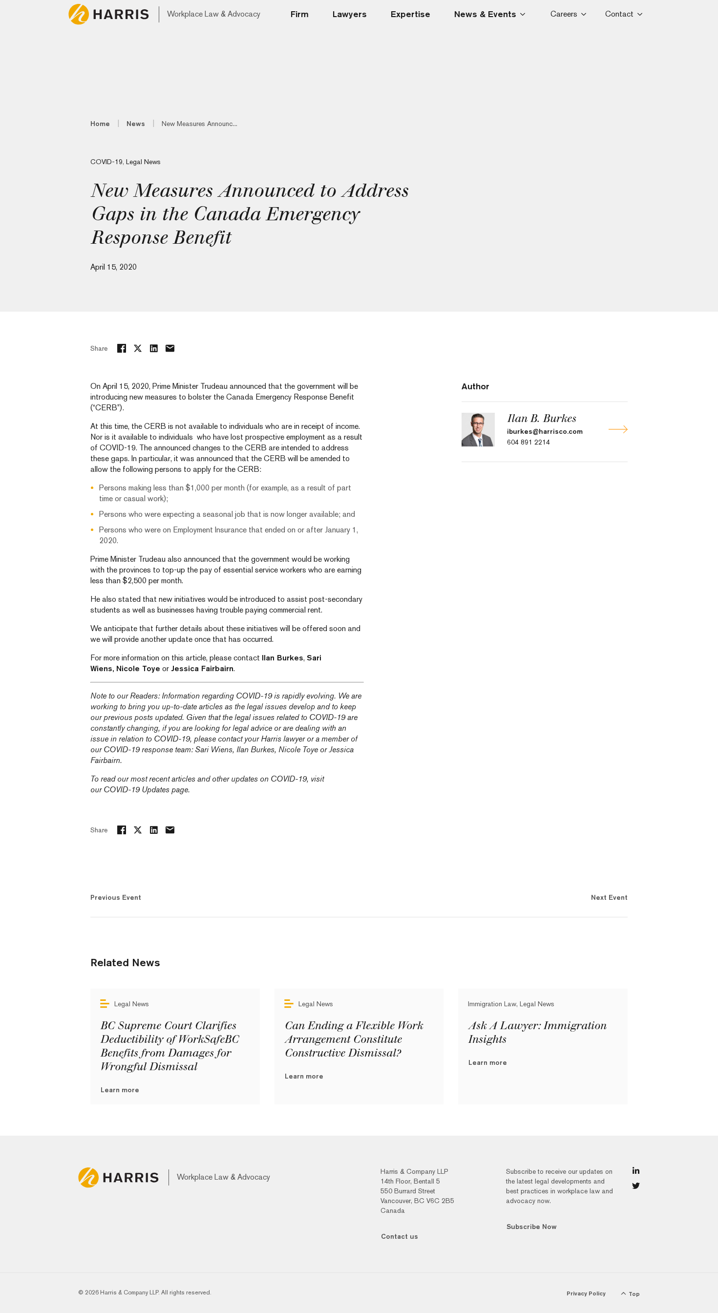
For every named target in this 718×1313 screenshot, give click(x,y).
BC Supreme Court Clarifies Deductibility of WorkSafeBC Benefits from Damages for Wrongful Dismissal (169, 1046)
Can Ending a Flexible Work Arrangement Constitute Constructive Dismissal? (353, 1039)
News (136, 123)
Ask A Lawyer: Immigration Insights (537, 1032)
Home (100, 123)
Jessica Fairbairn (202, 668)
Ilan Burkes (282, 657)
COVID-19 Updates (136, 789)
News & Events (485, 14)
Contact (619, 14)
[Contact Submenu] (642, 14)
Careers (563, 14)
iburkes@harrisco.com (545, 431)
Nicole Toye (138, 668)
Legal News (143, 162)
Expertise (410, 14)
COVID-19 (106, 162)
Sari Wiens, (214, 749)
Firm (300, 14)
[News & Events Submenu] (525, 14)
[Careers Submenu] (585, 14)
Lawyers (350, 14)
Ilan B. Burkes (541, 418)
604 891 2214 (528, 442)
